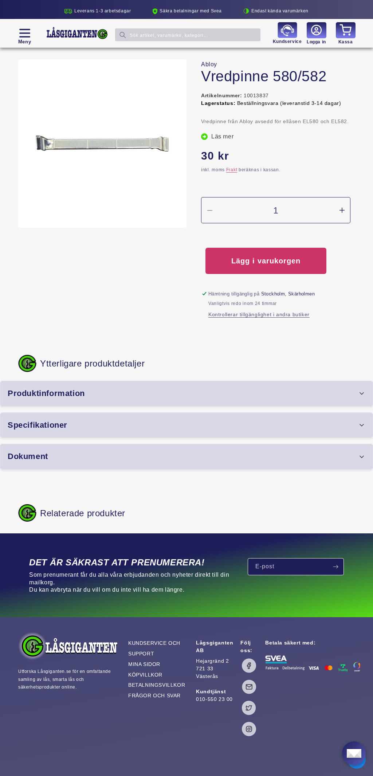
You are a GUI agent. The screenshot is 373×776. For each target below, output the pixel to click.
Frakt (231, 169)
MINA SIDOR (144, 664)
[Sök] (123, 34)
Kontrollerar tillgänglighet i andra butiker (259, 314)
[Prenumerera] (335, 566)
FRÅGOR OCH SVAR (154, 695)
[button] (25, 33)
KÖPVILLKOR (145, 675)
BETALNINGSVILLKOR (156, 685)
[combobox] (187, 34)
